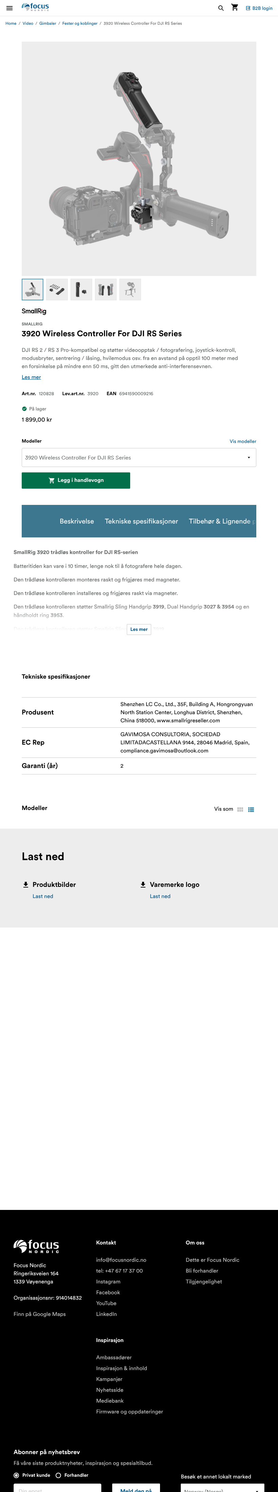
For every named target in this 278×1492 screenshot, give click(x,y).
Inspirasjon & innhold (121, 1368)
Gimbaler (47, 23)
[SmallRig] (34, 311)
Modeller (32, 441)
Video (28, 23)
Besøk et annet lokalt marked (216, 1476)
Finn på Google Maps (40, 1314)
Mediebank (109, 1401)
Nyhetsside (109, 1390)
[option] (32, 289)
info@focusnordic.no (121, 1260)
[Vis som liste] (250, 809)
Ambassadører (114, 1357)
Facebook (108, 1292)
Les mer (31, 377)
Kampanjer (109, 1379)
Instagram (108, 1281)
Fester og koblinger (80, 23)
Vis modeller (243, 441)
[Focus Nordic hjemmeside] (35, 8)
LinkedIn (106, 1314)
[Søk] (221, 8)
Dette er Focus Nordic (212, 1260)
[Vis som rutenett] (240, 809)
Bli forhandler (202, 1270)
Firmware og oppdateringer (129, 1411)
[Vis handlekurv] (235, 8)
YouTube (106, 1303)
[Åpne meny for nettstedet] (13, 8)
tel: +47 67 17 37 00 (119, 1270)
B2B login (262, 8)
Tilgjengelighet (204, 1281)
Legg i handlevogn (81, 480)
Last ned (43, 896)
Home (11, 23)
